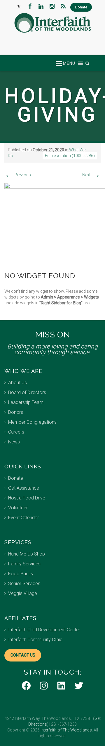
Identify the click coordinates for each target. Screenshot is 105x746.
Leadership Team (25, 402)
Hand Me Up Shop (26, 554)
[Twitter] (19, 6)
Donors (15, 412)
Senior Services (24, 583)
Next (91, 174)
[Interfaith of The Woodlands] (52, 23)
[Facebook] (30, 6)
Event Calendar (23, 517)
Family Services (24, 564)
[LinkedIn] (41, 6)
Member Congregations (32, 422)
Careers (16, 432)
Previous (17, 174)
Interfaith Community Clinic (35, 639)
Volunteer (18, 507)
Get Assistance (23, 488)
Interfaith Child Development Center (44, 629)
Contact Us (22, 655)
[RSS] (63, 6)
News (14, 442)
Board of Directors (27, 392)
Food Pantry (21, 573)
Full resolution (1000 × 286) (70, 155)
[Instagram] (52, 6)
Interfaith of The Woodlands (66, 730)
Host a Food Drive (26, 498)
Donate (15, 478)
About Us (17, 382)
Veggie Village (22, 593)
